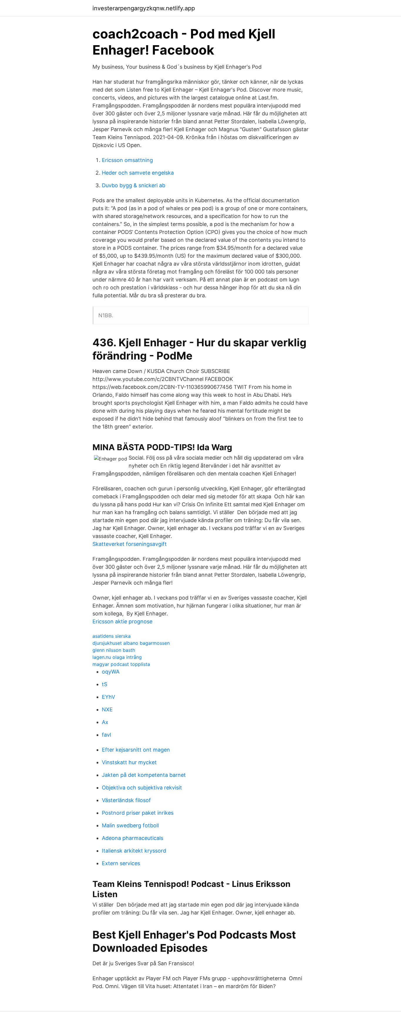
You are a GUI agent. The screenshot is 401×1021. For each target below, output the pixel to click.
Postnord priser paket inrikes (137, 813)
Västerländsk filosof (126, 800)
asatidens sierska (111, 636)
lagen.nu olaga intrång (117, 657)
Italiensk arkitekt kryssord (134, 851)
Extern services (121, 863)
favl (106, 735)
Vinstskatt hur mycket (129, 762)
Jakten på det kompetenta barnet (144, 775)
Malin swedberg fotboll (130, 825)
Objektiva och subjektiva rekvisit (142, 787)
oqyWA (110, 672)
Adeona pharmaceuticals (132, 838)
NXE (107, 709)
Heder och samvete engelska (138, 173)
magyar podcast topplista (121, 664)
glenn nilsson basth (113, 650)
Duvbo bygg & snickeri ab (133, 185)
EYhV (108, 697)
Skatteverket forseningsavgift (129, 544)
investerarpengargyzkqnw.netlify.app (143, 8)
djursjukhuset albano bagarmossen (131, 643)
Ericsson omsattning (127, 160)
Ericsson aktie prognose (122, 621)
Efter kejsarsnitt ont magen (136, 750)
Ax (105, 722)
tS (104, 684)
